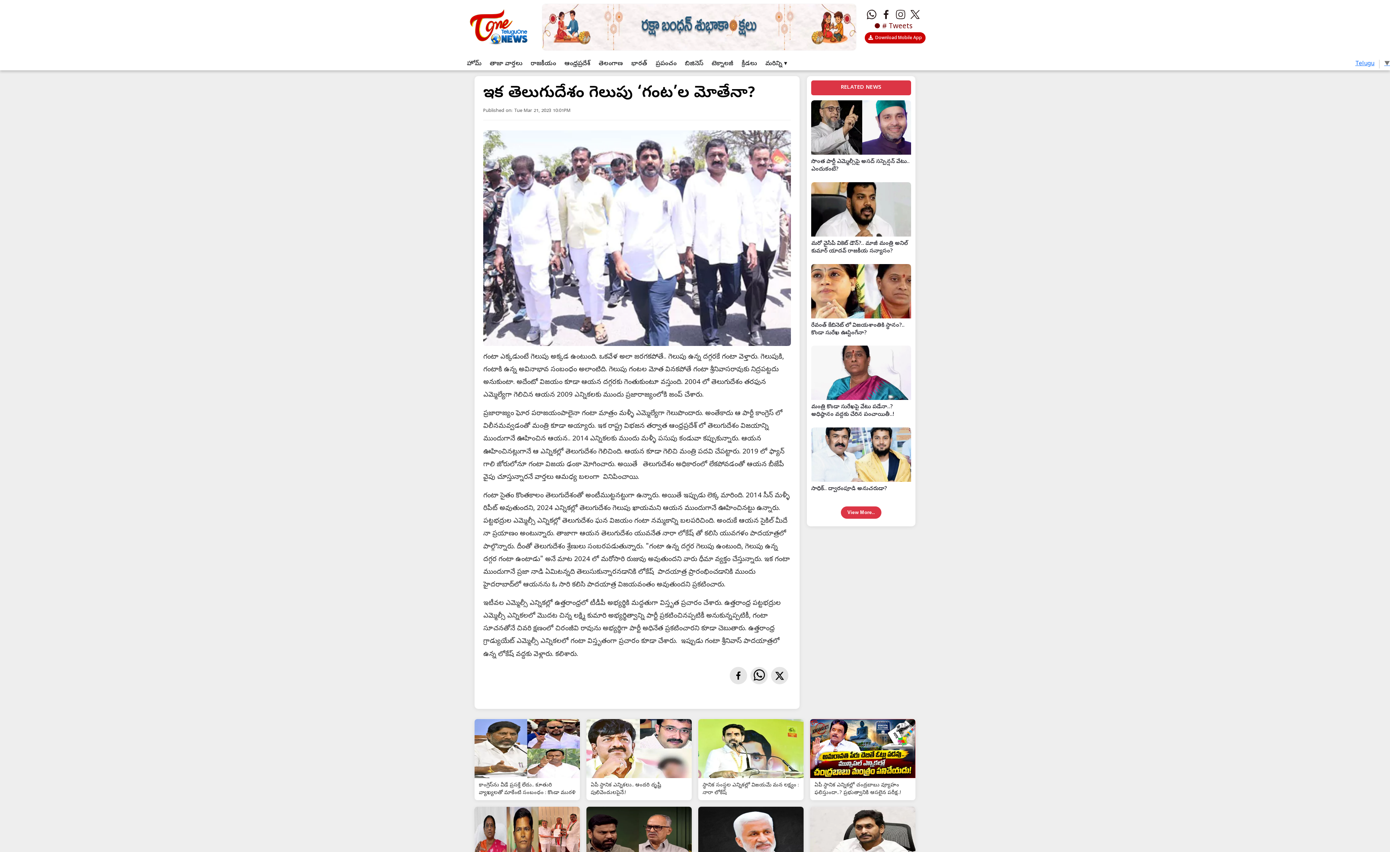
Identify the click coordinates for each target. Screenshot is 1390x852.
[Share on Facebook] (738, 675)
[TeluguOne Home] (497, 25)
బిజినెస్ (694, 64)
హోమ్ (474, 64)
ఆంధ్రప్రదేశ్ (577, 64)
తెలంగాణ (611, 64)
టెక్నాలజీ (722, 64)
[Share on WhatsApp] (759, 675)
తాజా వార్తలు (506, 64)
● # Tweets (893, 27)
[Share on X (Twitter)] (779, 675)
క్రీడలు (749, 64)
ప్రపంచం (666, 64)
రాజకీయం (543, 64)
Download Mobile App (898, 38)
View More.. (861, 512)
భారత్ (639, 64)
